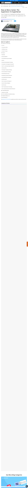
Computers (10, 4)
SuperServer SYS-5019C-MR (6, 99)
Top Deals (4, 4)
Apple (12, 4)
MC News (19, 4)
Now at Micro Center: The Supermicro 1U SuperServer (17, 6)
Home (2, 6)
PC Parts (7, 4)
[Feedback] (27, 244)
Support (21, 4)
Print (22, 7)
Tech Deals (16, 0)
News (9, 6)
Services (14, 4)
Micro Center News (5, 6)
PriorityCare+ (17, 4)
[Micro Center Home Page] (2, 2)
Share (25, 7)
